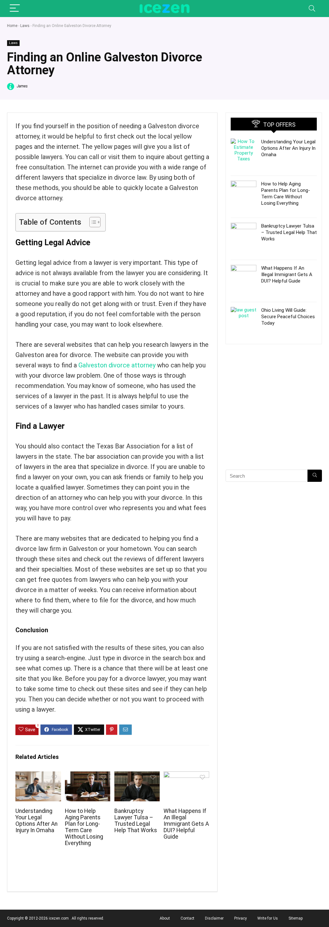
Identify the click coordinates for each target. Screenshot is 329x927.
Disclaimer (214, 918)
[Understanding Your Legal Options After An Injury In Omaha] (38, 776)
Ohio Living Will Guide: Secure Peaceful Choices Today (288, 316)
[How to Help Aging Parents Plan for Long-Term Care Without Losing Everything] (87, 776)
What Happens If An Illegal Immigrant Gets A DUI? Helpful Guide (186, 824)
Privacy (240, 918)
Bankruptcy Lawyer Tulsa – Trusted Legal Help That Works (135, 820)
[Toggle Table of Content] (91, 222)
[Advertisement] (274, 418)
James (22, 86)
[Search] (312, 8)
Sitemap (296, 918)
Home (12, 25)
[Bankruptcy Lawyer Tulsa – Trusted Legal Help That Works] (137, 776)
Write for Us (267, 918)
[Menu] (14, 8)
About (165, 918)
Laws (25, 25)
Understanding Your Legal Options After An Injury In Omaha (36, 820)
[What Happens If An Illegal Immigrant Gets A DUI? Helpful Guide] (186, 776)
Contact (187, 918)
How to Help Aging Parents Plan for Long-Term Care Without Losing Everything (84, 827)
